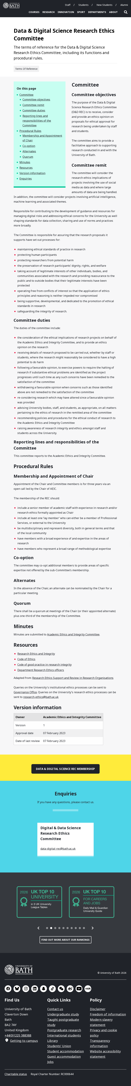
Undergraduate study (63, 1014)
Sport (81, 12)
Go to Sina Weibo (70, 988)
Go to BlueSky (16, 988)
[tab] (47, 928)
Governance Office (25, 692)
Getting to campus (24, 1041)
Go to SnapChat (43, 988)
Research (48, 12)
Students (83, 4)
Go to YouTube (79, 988)
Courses (34, 12)
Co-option (29, 146)
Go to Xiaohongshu (87, 988)
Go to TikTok (52, 988)
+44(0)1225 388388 (18, 1035)
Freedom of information (108, 1014)
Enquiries (25, 178)
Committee (26, 95)
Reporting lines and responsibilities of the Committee (37, 120)
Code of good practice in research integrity (44, 664)
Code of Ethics (26, 659)
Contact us (55, 1009)
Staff (67, 4)
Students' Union (59, 1046)
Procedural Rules (30, 131)
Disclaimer (97, 1009)
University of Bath (12, 5)
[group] (39, 902)
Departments (97, 12)
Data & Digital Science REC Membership (65, 769)
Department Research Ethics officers (40, 670)
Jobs (50, 1062)
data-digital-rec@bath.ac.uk (58, 848)
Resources (26, 168)
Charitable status (16, 1074)
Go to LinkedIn (34, 988)
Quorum (28, 157)
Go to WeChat (61, 988)
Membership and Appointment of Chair (42, 138)
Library (52, 1041)
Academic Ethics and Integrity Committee (73, 634)
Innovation (66, 12)
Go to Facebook (8, 988)
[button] (38, 928)
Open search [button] (125, 12)
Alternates (29, 151)
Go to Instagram (25, 988)
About (113, 12)
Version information (32, 173)
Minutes (24, 162)
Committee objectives (36, 99)
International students (64, 1035)
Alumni (124, 4)
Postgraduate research (64, 1030)
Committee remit (33, 105)
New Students (104, 4)
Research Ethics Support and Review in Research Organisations (72, 678)
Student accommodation (65, 1051)
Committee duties (34, 110)
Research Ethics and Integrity (36, 654)
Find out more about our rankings (65, 939)
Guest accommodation (64, 1056)
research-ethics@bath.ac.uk (41, 697)
